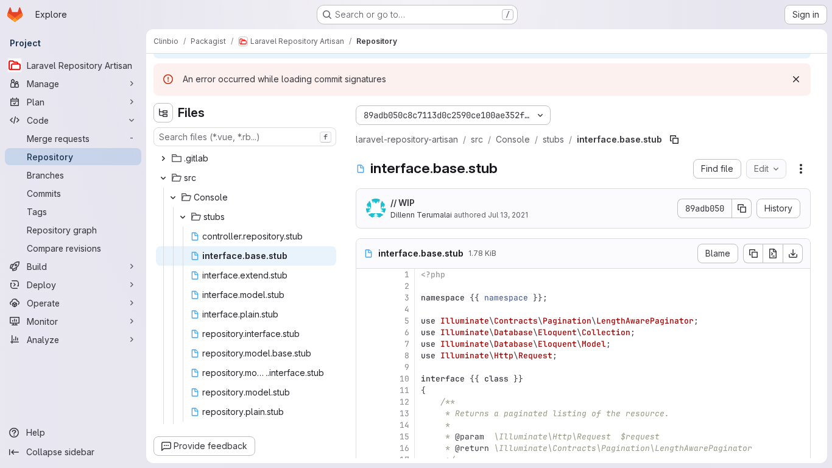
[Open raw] (773, 253)
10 (404, 379)
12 (404, 402)
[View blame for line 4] (366, 309)
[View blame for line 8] (366, 355)
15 (404, 436)
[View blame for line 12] (366, 402)
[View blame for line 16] (366, 448)
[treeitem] (246, 158)
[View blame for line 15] (366, 436)
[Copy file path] (674, 139)
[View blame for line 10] (366, 379)
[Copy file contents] (753, 253)
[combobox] (244, 136)
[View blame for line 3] (366, 297)
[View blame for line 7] (366, 344)
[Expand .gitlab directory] (163, 158)
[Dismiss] (796, 79)
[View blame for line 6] (366, 332)
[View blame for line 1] (366, 274)
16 (404, 448)
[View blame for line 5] (366, 321)
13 (404, 413)
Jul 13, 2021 (508, 214)
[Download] (793, 253)
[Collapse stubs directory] (182, 217)
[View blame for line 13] (366, 413)
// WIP (402, 202)
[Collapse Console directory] (173, 197)
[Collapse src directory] (163, 178)
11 (404, 390)
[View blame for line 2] (366, 286)
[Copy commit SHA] (742, 208)
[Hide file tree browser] (163, 112)
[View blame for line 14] (366, 425)
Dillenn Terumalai (421, 214)
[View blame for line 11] (366, 390)
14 (404, 425)
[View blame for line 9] (366, 367)
